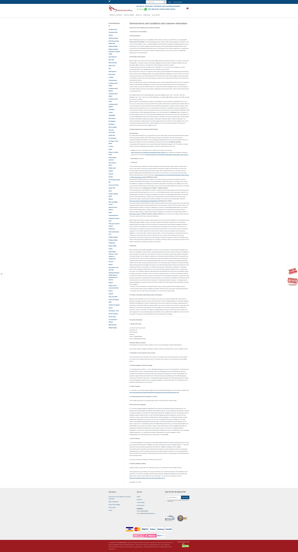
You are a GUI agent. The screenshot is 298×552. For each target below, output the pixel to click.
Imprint (110, 510)
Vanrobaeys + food (114, 310)
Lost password (140, 505)
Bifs (110, 68)
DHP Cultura (112, 118)
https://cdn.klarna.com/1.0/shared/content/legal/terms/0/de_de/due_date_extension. (167, 154)
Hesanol (111, 174)
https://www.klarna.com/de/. (139, 177)
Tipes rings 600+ (113, 296)
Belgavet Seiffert (113, 46)
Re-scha (111, 261)
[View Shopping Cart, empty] (187, 8)
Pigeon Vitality (112, 246)
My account (156, 15)
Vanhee (111, 308)
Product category (116, 15)
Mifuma (111, 199)
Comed (111, 112)
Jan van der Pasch (114, 185)
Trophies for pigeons (114, 305)
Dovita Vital (112, 135)
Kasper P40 (112, 188)
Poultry (111, 248)
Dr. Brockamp (112, 138)
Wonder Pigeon (113, 327)
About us (139, 15)
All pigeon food (113, 29)
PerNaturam (112, 243)
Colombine (112, 109)
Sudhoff (111, 293)
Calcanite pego (113, 80)
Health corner (129, 15)
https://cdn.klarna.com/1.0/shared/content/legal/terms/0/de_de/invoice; (148, 152)
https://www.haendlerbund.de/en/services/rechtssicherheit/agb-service (147, 478)
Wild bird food (112, 324)
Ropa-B (111, 282)
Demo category (113, 127)
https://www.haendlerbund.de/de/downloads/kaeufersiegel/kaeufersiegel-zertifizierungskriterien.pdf (154, 392)
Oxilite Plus (112, 229)
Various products (113, 313)
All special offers (113, 32)
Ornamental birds (113, 215)
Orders (138, 496)
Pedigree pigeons (113, 237)
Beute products (113, 62)
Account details (141, 502)
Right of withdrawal (113, 501)
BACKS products (113, 38)
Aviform (111, 35)
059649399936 (144, 511)
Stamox (111, 291)
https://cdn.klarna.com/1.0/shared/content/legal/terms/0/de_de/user (172, 175)
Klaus (110, 191)
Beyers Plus (112, 65)
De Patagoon (112, 121)
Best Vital (111, 59)
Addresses (139, 499)
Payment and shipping (114, 504)
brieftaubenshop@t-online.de (147, 513)
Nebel (110, 212)
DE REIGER (112, 115)
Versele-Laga (112, 316)
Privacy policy (112, 507)
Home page (146, 15)
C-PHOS (111, 77)
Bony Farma (112, 74)
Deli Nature (112, 124)
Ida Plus (111, 177)
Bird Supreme (112, 71)
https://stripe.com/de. (134, 214)
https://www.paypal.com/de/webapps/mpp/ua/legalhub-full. (144, 201)
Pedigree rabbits (113, 240)
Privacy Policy (170, 501)
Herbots (111, 171)
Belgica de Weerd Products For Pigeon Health (114, 52)
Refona (111, 264)
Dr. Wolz (111, 146)
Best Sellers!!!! (113, 57)
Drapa (110, 149)
